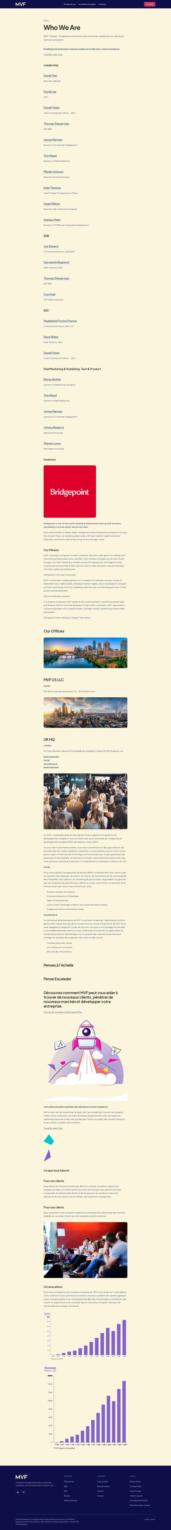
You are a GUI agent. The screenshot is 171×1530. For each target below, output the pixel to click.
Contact (149, 4)
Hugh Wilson (52, 203)
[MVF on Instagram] (24, 1492)
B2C (66, 1491)
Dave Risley (51, 336)
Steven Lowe (52, 443)
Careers (100, 1491)
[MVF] (21, 4)
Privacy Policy (135, 1481)
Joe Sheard (51, 246)
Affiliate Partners (70, 1500)
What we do (69, 1481)
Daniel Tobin (51, 107)
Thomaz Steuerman (56, 123)
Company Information (139, 1500)
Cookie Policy (135, 1486)
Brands (67, 1496)
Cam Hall (49, 294)
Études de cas (70, 4)
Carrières (102, 4)
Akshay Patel (52, 219)
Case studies (102, 1481)
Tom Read (50, 155)
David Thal (50, 75)
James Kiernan (53, 139)
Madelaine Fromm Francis (60, 321)
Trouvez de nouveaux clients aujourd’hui (63, 1012)
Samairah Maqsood (56, 262)
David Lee (50, 91)
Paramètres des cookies (140, 1505)
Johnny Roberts (54, 427)
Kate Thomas (52, 187)
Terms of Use (135, 1491)
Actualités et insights (87, 4)
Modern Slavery (136, 1496)
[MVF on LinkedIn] (18, 1492)
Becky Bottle (52, 379)
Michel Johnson (53, 171)
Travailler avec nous (53, 54)
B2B (65, 1486)
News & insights (103, 1486)
